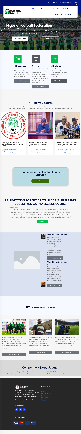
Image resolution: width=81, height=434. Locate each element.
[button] (79, 134)
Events (43, 399)
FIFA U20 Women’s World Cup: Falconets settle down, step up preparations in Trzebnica (67, 144)
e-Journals (54, 2)
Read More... (42, 221)
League (49, 9)
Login (76, 4)
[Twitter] (20, 409)
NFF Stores (56, 66)
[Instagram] (24, 409)
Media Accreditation (47, 393)
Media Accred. (67, 9)
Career (47, 2)
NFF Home (35, 9)
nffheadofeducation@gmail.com (60, 217)
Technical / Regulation (65, 2)
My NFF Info (58, 14)
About (42, 9)
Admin (11, 152)
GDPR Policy (45, 401)
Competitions (57, 9)
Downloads (44, 397)
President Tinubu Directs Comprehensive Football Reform (10, 144)
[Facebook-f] (16, 409)
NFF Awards (67, 14)
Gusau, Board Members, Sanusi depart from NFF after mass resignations (40, 144)
